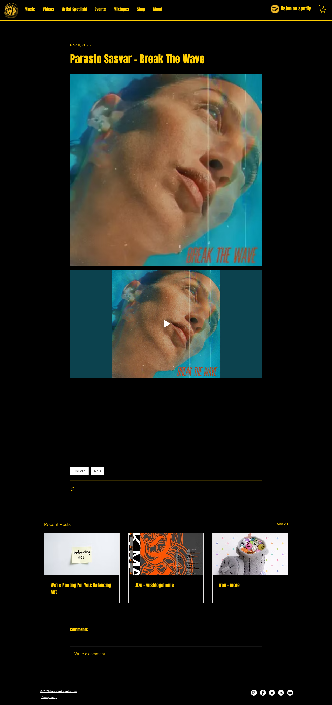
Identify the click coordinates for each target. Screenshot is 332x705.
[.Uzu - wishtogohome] (166, 554)
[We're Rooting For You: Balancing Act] (81, 554)
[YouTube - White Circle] (290, 693)
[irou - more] (250, 554)
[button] (323, 9)
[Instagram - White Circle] (254, 693)
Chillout (79, 471)
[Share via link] (72, 489)
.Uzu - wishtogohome (154, 585)
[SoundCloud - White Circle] (281, 693)
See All (282, 523)
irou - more (229, 585)
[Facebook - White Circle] (263, 693)
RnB (97, 471)
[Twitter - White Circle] (272, 693)
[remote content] (166, 418)
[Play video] (166, 324)
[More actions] (259, 45)
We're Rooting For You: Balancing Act (81, 588)
